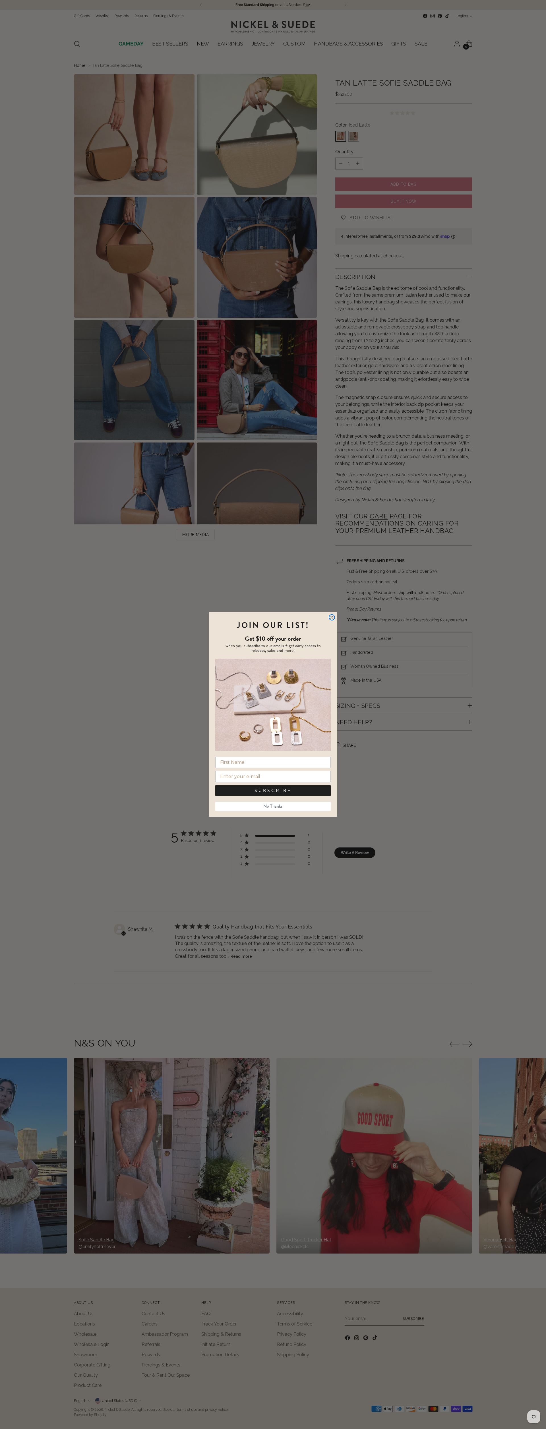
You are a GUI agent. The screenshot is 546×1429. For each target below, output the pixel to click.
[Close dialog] (332, 617)
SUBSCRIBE (273, 790)
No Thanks (273, 806)
